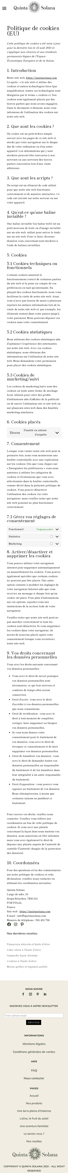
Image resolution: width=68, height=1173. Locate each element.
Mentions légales (34, 1044)
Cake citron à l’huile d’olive (24, 949)
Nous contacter (34, 1078)
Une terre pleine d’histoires (34, 1111)
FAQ (34, 1070)
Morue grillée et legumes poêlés (27, 966)
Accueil (34, 1095)
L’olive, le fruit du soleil (34, 1118)
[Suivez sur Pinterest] (38, 994)
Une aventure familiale (34, 1126)
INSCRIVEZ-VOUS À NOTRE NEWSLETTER (34, 1005)
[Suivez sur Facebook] (23, 994)
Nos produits (34, 1103)
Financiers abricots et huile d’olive (28, 944)
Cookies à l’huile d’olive (22, 961)
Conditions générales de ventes (34, 1052)
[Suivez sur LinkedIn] (45, 994)
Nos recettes (34, 1141)
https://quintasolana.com (41, 77)
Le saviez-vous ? (34, 1133)
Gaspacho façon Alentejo (22, 955)
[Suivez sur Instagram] (30, 994)
